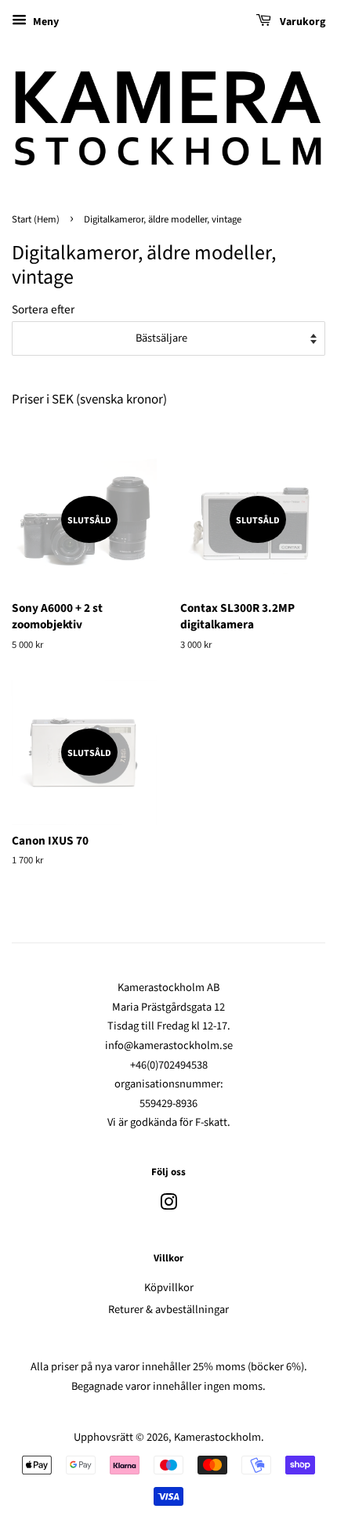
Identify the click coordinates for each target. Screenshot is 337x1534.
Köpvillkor (169, 1287)
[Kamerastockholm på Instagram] (168, 1205)
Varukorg (301, 22)
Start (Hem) (36, 219)
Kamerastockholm (217, 1437)
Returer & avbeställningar (168, 1309)
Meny (45, 22)
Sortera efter (43, 309)
